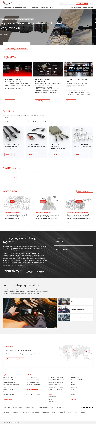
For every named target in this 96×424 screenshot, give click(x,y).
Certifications (44, 7)
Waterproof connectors (9, 377)
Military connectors (8, 389)
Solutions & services (33, 7)
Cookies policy (30, 407)
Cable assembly (30, 392)
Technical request (21, 48)
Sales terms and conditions (45, 407)
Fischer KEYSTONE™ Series (56, 377)
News (51, 7)
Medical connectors (8, 392)
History (73, 382)
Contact (84, 7)
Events (50, 399)
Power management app (55, 389)
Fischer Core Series (31, 377)
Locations (74, 387)
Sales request (10, 48)
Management (75, 377)
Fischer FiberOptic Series (33, 384)
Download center (76, 7)
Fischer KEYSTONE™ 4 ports (56, 379)
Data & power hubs (20, 7)
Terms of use (6, 407)
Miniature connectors (9, 382)
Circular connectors (8, 7)
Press (73, 384)
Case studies (52, 401)
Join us (73, 394)
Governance (74, 392)
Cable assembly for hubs (55, 387)
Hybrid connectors (8, 387)
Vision (73, 389)
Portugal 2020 (60, 407)
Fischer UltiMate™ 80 (54, 384)
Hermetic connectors (9, 379)
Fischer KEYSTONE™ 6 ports (56, 382)
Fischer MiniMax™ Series (32, 382)
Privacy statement (18, 407)
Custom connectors (8, 394)
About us (90, 7)
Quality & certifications (77, 379)
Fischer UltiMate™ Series (32, 379)
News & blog (52, 396)
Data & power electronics (33, 394)
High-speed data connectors (11, 384)
